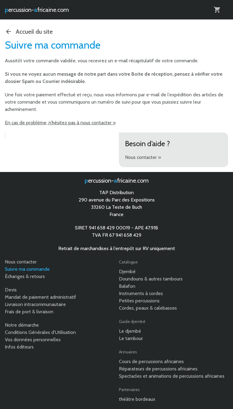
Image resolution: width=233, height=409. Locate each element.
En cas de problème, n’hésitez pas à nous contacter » (60, 122)
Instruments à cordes (141, 293)
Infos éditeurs (19, 347)
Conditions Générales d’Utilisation (40, 332)
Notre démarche (22, 325)
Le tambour (131, 338)
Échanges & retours (25, 276)
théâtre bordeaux (137, 399)
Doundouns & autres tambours (151, 279)
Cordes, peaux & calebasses (148, 308)
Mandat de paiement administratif (40, 297)
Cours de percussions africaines (151, 361)
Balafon (127, 286)
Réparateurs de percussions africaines (158, 369)
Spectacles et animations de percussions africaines (172, 376)
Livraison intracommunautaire (35, 304)
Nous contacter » (143, 157)
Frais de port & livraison (29, 311)
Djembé (127, 271)
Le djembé (130, 331)
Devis (11, 290)
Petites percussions (139, 301)
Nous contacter (21, 262)
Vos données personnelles (33, 339)
